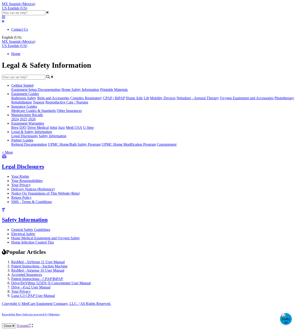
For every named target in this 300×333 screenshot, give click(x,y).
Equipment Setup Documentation (35, 90)
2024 (15, 119)
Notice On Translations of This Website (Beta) (45, 193)
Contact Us (19, 29)
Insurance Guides (24, 106)
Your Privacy (21, 185)
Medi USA (74, 128)
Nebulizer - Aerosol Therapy (197, 98)
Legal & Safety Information (31, 132)
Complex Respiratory (86, 98)
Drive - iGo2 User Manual (30, 287)
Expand (23, 326)
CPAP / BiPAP (114, 98)
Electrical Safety (23, 234)
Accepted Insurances (26, 275)
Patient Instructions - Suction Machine (39, 266)
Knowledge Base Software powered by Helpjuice (31, 314)
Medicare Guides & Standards (33, 111)
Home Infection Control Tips (32, 242)
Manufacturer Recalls (27, 115)
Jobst (53, 128)
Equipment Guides (25, 94)
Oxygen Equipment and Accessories (247, 98)
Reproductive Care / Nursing (66, 102)
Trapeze (39, 102)
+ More (7, 152)
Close (8, 326)
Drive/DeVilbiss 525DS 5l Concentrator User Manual (51, 283)
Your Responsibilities (27, 181)
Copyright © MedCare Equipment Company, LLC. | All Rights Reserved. (56, 304)
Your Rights (20, 176)
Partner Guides (22, 140)
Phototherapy (284, 98)
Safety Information (52, 136)
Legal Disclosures (24, 136)
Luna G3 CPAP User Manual (33, 296)
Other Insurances (69, 111)
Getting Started (22, 85)
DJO (22, 128)
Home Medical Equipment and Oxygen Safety (45, 238)
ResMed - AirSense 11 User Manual (38, 262)
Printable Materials (114, 90)
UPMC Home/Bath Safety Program (74, 144)
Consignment (166, 144)
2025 (23, 119)
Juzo (61, 128)
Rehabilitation (21, 102)
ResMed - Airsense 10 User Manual (37, 270)
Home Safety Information (80, 90)
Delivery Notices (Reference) (33, 189)
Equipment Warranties (27, 123)
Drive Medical (38, 128)
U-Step (88, 128)
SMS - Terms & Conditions (31, 202)
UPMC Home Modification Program (128, 144)
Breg (15, 128)
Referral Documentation (29, 144)
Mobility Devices (163, 98)
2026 (32, 119)
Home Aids (134, 98)
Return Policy (21, 198)
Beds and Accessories (53, 98)
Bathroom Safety (23, 98)
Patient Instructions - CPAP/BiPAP (37, 279)
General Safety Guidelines (30, 230)
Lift (146, 98)
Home (15, 54)
